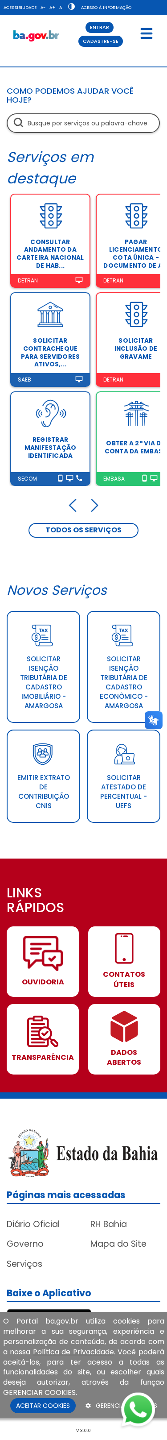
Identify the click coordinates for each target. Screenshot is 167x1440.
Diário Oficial (33, 1224)
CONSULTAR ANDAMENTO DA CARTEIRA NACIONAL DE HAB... (50, 254)
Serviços (24, 1264)
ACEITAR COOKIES (43, 1405)
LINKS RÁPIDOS (35, 901)
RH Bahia (108, 1224)
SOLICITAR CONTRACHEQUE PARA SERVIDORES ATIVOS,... (50, 352)
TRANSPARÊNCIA (43, 1057)
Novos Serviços (57, 590)
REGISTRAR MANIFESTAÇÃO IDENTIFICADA (50, 448)
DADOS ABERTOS (124, 1058)
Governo (25, 1244)
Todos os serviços (83, 530)
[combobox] (83, 123)
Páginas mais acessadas (66, 1194)
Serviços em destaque (50, 167)
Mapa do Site (118, 1244)
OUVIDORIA (43, 982)
